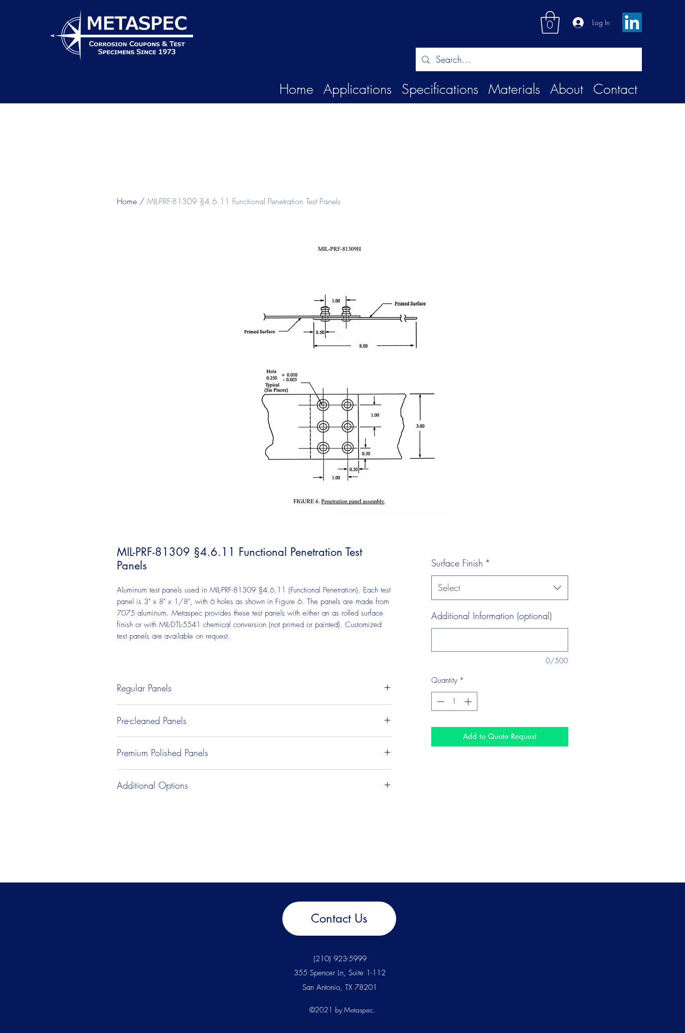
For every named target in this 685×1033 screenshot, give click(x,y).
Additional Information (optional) (491, 616)
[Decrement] (439, 701)
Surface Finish (460, 563)
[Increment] (469, 701)
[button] (550, 22)
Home (127, 201)
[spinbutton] (454, 701)
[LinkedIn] (632, 22)
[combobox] (499, 588)
